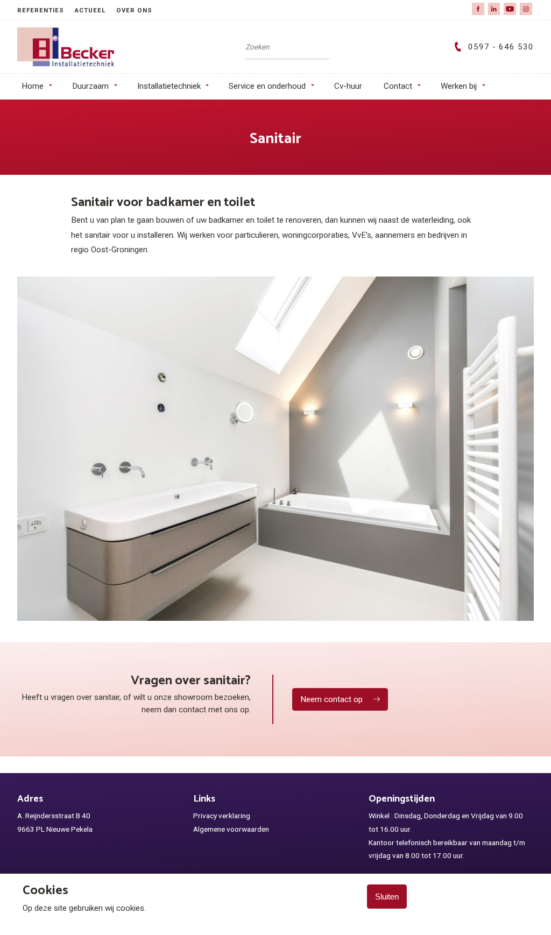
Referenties (40, 10)
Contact (398, 86)
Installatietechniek (169, 86)
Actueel (90, 10)
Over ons (134, 10)
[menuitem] (46, 10)
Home (33, 86)
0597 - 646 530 (501, 47)
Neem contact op (331, 699)
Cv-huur (348, 86)
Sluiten (387, 896)
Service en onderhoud (267, 86)
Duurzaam (90, 86)
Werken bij (459, 86)
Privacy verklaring (221, 815)
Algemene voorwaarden (231, 829)
